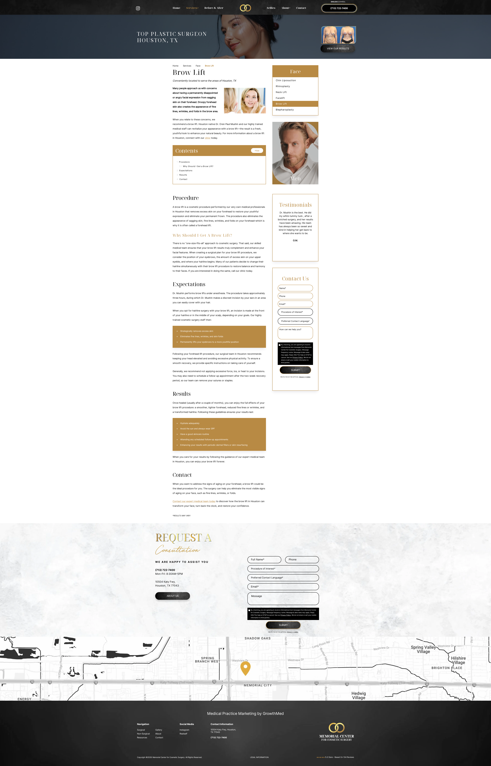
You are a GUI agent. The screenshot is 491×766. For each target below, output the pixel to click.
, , (223, 730)
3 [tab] (295, 186)
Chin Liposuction (286, 80)
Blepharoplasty (285, 109)
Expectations (184, 170)
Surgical (141, 730)
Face (198, 65)
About (285, 8)
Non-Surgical (143, 733)
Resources (142, 737)
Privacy (302, 377)
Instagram (184, 730)
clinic (207, 138)
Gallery (158, 730)
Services (191, 8)
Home (176, 8)
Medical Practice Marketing (231, 713)
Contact (301, 8)
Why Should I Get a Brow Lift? (196, 166)
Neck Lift (281, 92)
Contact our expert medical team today (194, 501)
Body (295, 178)
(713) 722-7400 (219, 737)
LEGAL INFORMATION (259, 757)
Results (182, 175)
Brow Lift (281, 103)
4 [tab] (299, 186)
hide (257, 150)
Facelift (280, 98)
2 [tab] (291, 186)
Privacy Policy (298, 357)
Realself (183, 733)
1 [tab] (287, 186)
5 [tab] (303, 186)
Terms (308, 377)
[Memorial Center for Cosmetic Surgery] (245, 9)
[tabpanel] (295, 153)
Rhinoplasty (283, 86)
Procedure (183, 162)
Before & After (213, 8)
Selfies (271, 8)
